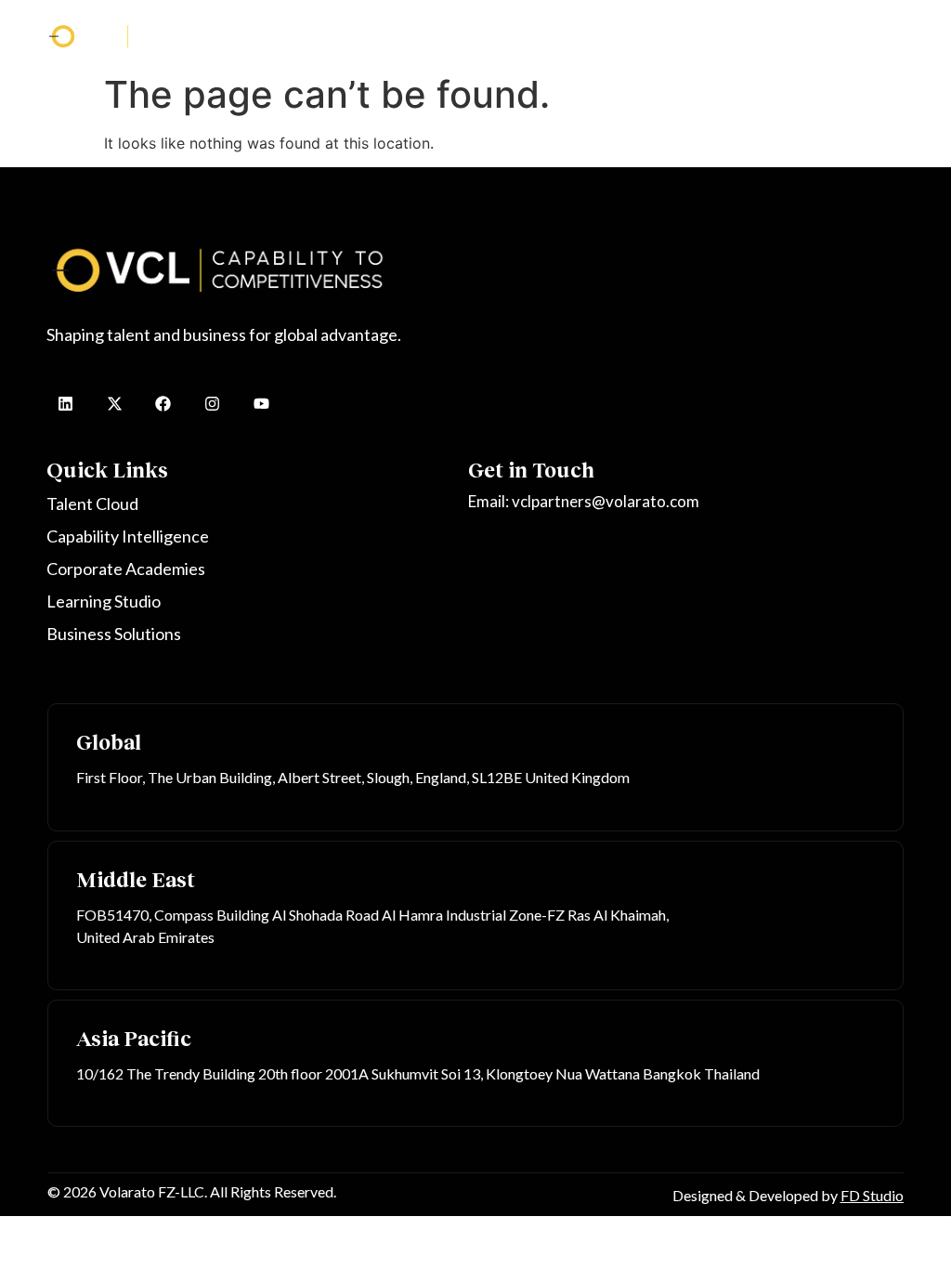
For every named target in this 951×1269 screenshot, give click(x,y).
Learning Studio (718, 32)
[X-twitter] (115, 404)
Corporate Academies (595, 32)
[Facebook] (164, 404)
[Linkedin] (65, 404)
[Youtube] (261, 404)
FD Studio (872, 1195)
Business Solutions (833, 32)
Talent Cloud (337, 32)
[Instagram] (212, 404)
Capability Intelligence (453, 32)
